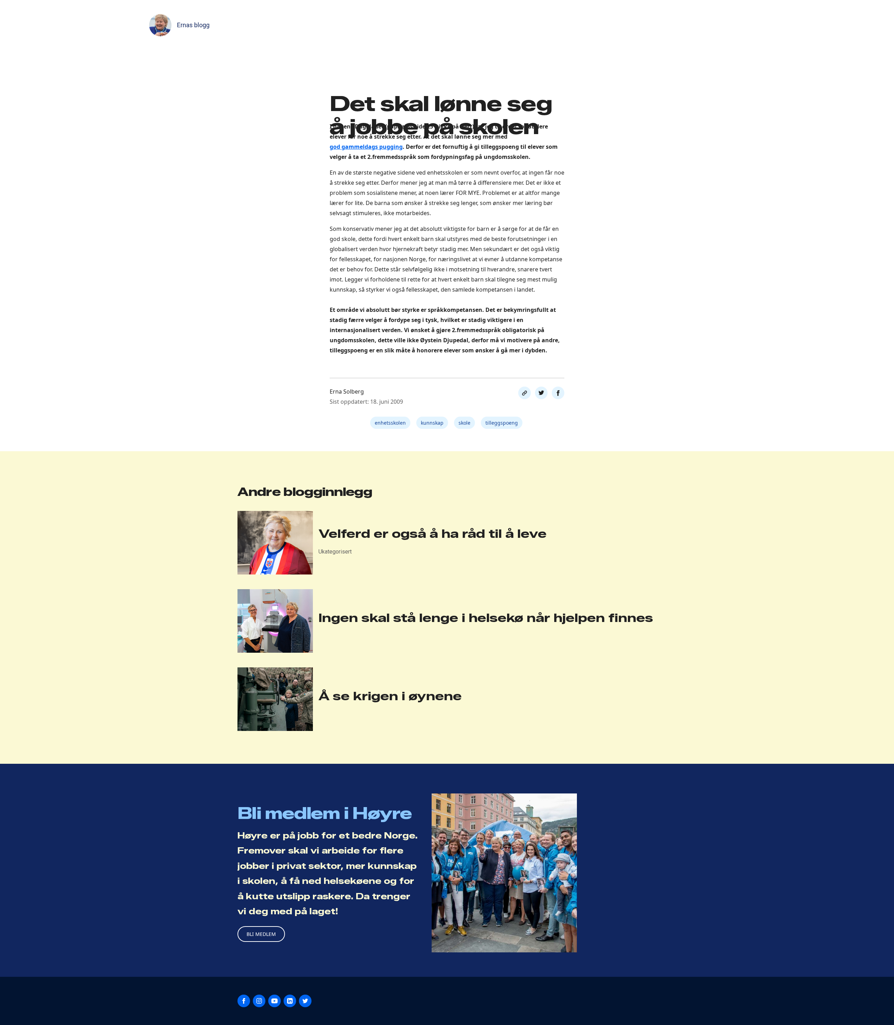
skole (464, 422)
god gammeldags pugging (366, 147)
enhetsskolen (390, 422)
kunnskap (432, 422)
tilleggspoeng (501, 422)
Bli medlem (261, 934)
